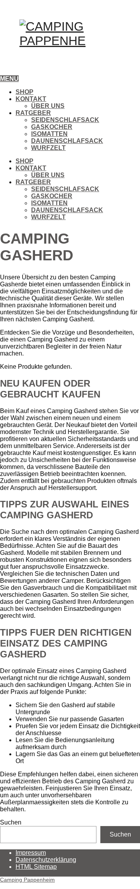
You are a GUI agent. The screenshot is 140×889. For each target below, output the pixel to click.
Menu (9, 78)
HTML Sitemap (36, 866)
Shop (24, 92)
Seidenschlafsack (65, 120)
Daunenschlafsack (67, 141)
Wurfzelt (48, 148)
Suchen (10, 822)
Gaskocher (51, 127)
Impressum (31, 852)
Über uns (48, 106)
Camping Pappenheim (27, 880)
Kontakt (31, 99)
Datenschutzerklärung (46, 859)
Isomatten (49, 134)
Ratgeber (33, 113)
